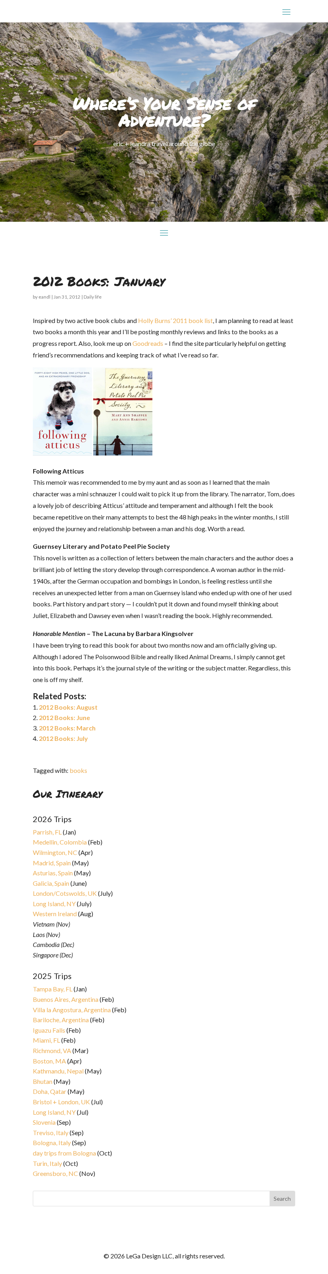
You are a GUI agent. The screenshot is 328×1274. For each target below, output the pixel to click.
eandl (44, 297)
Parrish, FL (47, 832)
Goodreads (147, 343)
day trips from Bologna (64, 1153)
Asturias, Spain (53, 873)
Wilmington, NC (55, 852)
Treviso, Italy (50, 1132)
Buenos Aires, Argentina (65, 999)
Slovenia (44, 1122)
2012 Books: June (64, 717)
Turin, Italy (47, 1163)
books (78, 770)
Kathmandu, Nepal (58, 1071)
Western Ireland (55, 913)
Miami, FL (46, 1040)
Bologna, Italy (52, 1142)
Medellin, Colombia (60, 842)
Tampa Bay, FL (52, 989)
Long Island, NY (54, 903)
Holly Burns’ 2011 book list (175, 320)
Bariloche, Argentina (61, 1019)
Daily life (93, 297)
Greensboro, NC (55, 1173)
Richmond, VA (52, 1050)
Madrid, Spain (52, 863)
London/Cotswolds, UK (65, 893)
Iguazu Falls (49, 1030)
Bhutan (42, 1081)
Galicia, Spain (51, 883)
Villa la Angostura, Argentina (72, 1009)
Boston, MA (49, 1061)
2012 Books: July (63, 738)
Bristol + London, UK (61, 1101)
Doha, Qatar (49, 1091)
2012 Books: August (68, 707)
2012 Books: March (67, 728)
